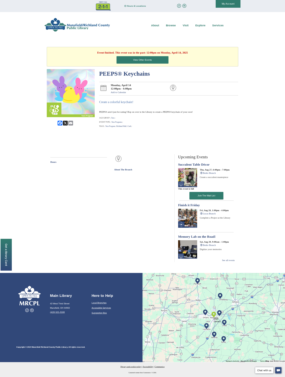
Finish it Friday (189, 205)
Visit (186, 25)
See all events (228, 260)
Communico (160, 367)
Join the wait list (206, 195)
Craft (129, 126)
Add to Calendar (118, 92)
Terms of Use (264, 361)
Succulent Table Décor (194, 164)
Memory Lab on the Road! (197, 236)
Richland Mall (121, 126)
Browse (171, 25)
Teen (112, 118)
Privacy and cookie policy (131, 367)
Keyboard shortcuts (232, 361)
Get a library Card (6, 255)
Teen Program (110, 126)
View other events (142, 60)
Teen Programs (116, 122)
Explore (200, 25)
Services (218, 25)
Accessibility (148, 367)
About (155, 25)
